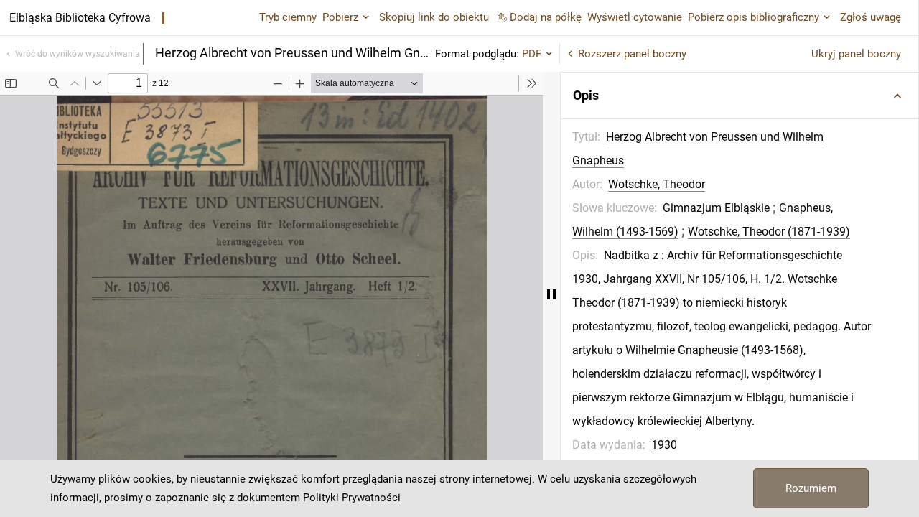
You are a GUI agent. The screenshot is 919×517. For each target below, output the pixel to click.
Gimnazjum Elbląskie (716, 208)
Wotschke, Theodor (656, 184)
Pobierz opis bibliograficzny (753, 17)
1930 (664, 445)
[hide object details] (551, 294)
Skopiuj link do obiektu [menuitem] (434, 17)
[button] (739, 95)
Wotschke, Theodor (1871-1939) (769, 231)
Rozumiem (810, 488)
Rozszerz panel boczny (632, 53)
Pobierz (340, 17)
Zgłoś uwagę (870, 17)
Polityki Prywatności (352, 497)
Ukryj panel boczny (856, 53)
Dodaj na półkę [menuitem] (546, 17)
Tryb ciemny (288, 17)
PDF (531, 53)
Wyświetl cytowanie (634, 17)
